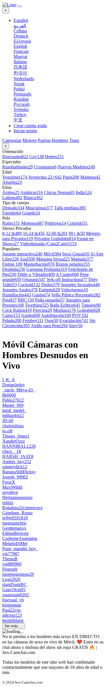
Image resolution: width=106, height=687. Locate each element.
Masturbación (39, 264)
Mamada (82, 259)
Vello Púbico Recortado (75, 294)
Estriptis (49, 289)
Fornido (11, 213)
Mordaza (64, 310)
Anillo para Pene (49, 325)
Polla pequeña (50, 300)
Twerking (37, 305)
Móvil (52, 253)
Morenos (32, 223)
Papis (71, 177)
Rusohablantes (17, 166)
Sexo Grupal (75, 253)
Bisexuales (15, 156)
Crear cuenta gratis (30, 125)
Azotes (30, 315)
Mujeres (29, 140)
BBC (26, 300)
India (84, 192)
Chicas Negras (59, 192)
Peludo (11, 320)
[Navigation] (20, 6)
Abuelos (12, 182)
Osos (51, 320)
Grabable (88, 310)
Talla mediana (70, 207)
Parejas (44, 140)
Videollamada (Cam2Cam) (48, 243)
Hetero (54, 156)
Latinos (12, 197)
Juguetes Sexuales (80, 284)
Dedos (50, 284)
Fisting (12, 264)
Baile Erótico (65, 305)
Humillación (16, 294)
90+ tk (77, 233)
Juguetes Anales (20, 289)
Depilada (13, 269)
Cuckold (29, 284)
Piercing (42, 310)
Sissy (76, 325)
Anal (27, 259)
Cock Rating (17, 310)
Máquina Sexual (53, 259)
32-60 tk (57, 233)
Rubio (11, 223)
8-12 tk (12, 233)
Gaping (41, 294)
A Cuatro (67, 274)
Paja (9, 300)
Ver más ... (14, 626)
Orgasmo (34, 279)
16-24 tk (34, 233)
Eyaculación (73, 320)
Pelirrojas (55, 223)
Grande (31, 213)
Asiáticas (31, 192)
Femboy (33, 320)
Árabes (11, 192)
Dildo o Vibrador (36, 274)
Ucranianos (45, 166)
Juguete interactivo (22, 253)
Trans (74, 140)
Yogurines (14, 177)
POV (80, 315)
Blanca (33, 197)
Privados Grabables (55, 238)
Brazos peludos (73, 264)
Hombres (60, 140)
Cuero (11, 315)
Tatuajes (91, 305)
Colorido (77, 223)
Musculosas (39, 207)
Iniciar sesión (25, 130)
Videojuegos (74, 289)
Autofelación (56, 315)
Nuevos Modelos (76, 166)
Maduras (90, 177)
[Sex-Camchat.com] (9, 4)
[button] (59, 20)
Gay (36, 156)
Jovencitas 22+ (45, 177)
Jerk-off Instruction (67, 279)
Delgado (13, 207)
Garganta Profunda (46, 269)
